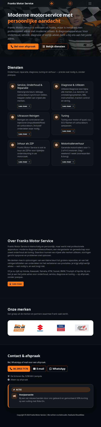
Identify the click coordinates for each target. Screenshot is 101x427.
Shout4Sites (79, 415)
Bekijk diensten (55, 46)
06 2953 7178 (20, 368)
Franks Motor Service (38, 415)
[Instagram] (70, 3)
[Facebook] (51, 3)
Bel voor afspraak (24, 46)
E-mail (40, 368)
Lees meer (23, 106)
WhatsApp (59, 368)
